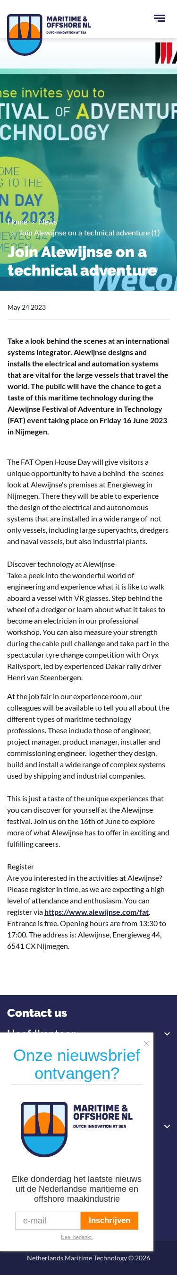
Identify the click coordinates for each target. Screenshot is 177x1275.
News (48, 221)
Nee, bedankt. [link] (77, 1237)
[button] (148, 1040)
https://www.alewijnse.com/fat (96, 911)
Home (17, 221)
